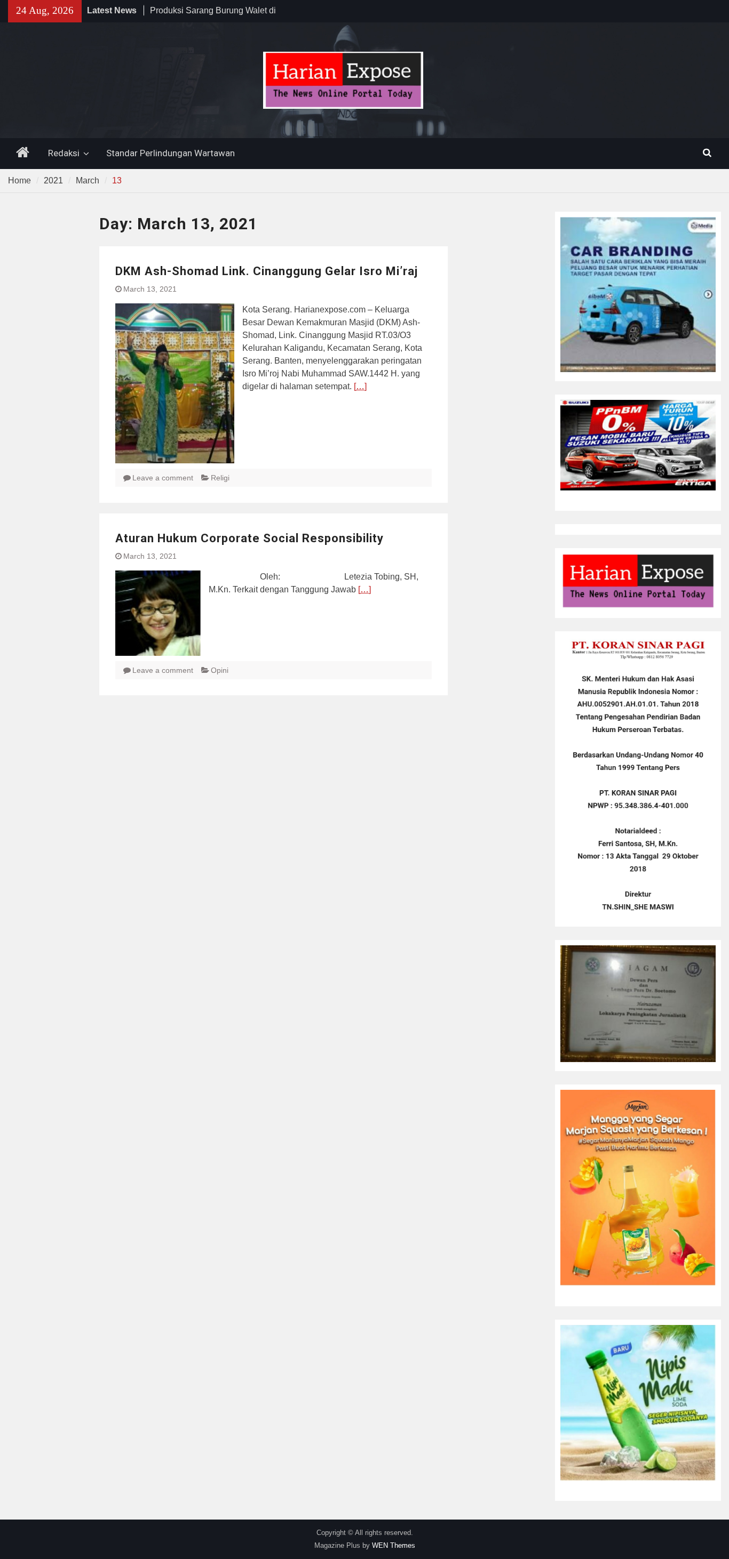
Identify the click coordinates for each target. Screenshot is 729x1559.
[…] (360, 386)
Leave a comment (162, 477)
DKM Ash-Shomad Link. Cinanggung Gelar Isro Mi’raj (266, 271)
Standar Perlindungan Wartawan (170, 153)
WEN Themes (393, 1545)
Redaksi (64, 153)
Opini (219, 670)
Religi (220, 477)
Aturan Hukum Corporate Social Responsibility (249, 538)
